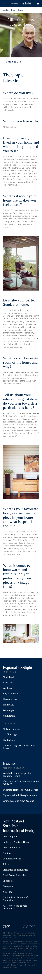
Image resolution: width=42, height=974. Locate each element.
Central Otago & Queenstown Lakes (19, 747)
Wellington (9, 715)
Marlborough (10, 734)
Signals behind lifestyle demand (20, 795)
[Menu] (38, 3)
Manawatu (8, 704)
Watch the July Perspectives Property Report (18, 774)
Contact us (8, 853)
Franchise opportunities (15, 869)
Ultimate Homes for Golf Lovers (20, 789)
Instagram (8, 886)
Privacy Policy (6, 926)
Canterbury (9, 740)
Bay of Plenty (10, 693)
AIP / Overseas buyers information (15, 907)
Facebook (8, 880)
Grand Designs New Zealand (18, 800)
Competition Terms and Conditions (15, 899)
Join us (6, 864)
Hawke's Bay (10, 699)
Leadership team (12, 858)
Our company (10, 836)
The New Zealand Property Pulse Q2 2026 (21, 783)
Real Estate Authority (14, 875)
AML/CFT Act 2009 (29, 926)
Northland (8, 677)
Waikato (7, 688)
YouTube (7, 891)
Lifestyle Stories (17, 10)
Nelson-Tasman (11, 728)
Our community (11, 847)
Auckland (8, 682)
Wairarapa (8, 710)
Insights (6, 10)
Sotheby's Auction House (16, 842)
